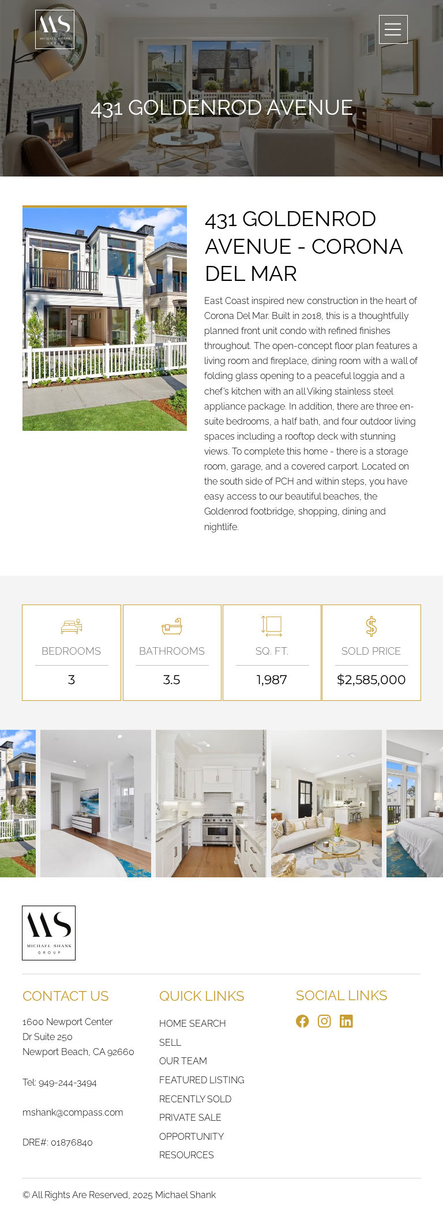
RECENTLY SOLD (195, 1099)
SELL (170, 1042)
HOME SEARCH (192, 1023)
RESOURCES (186, 1155)
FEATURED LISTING (201, 1080)
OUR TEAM (183, 1061)
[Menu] (393, 29)
